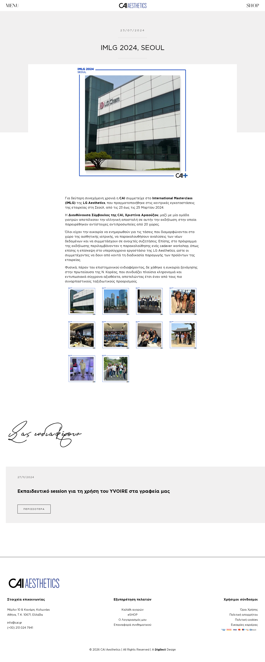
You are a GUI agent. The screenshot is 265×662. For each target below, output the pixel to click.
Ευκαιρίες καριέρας (244, 625)
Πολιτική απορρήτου (243, 615)
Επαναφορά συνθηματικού (132, 625)
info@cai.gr (14, 622)
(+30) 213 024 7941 (20, 628)
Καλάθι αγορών (132, 609)
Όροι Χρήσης (249, 609)
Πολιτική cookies (246, 620)
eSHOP (133, 615)
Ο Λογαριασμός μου (132, 620)
